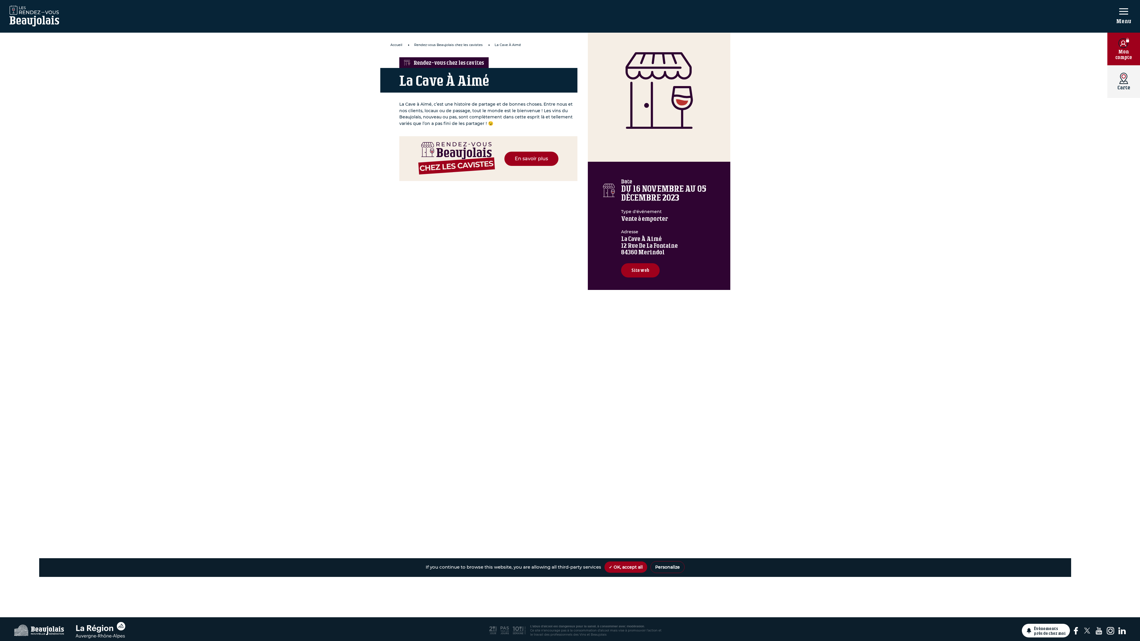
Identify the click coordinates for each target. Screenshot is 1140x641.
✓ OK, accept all (626, 567)
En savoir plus (531, 158)
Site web (640, 270)
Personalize (667, 567)
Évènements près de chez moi (1050, 630)
